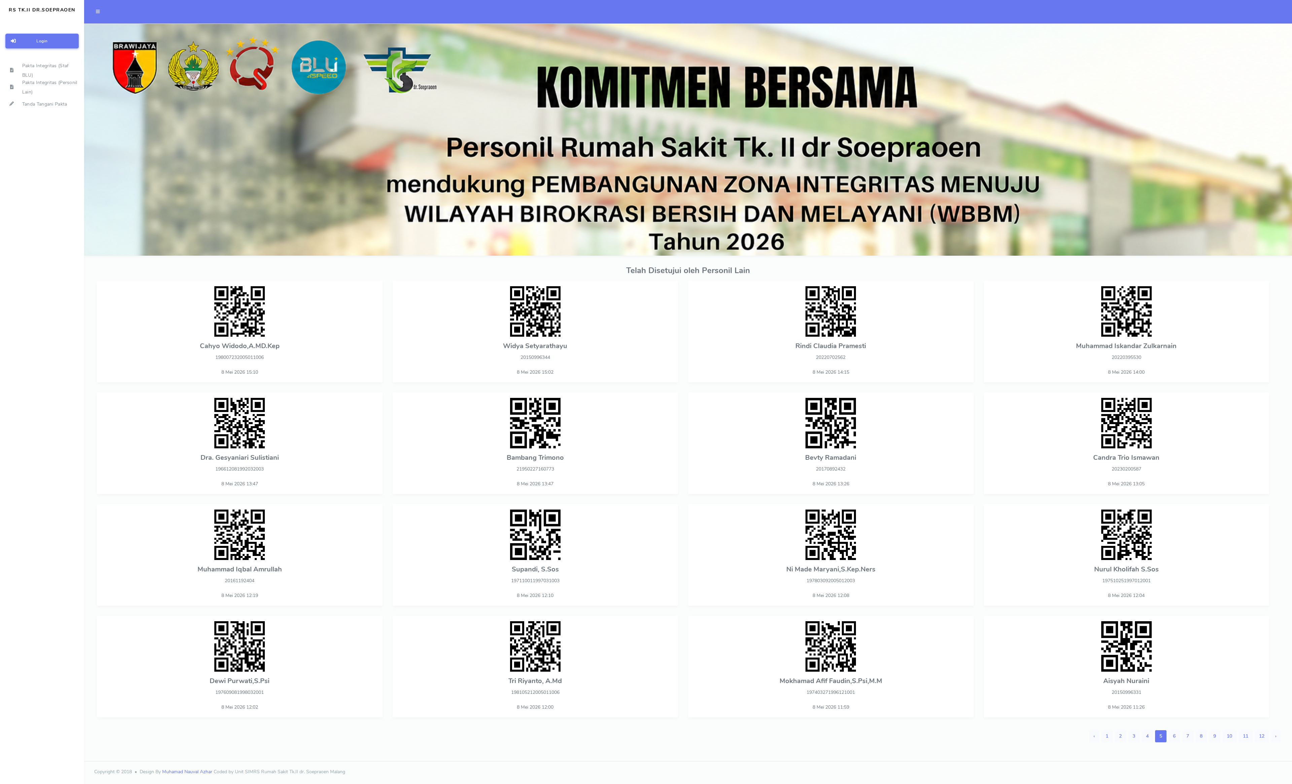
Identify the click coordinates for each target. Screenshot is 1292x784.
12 (1261, 736)
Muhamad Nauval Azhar (187, 772)
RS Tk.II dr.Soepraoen (42, 10)
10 (1229, 736)
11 (1245, 736)
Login (42, 41)
